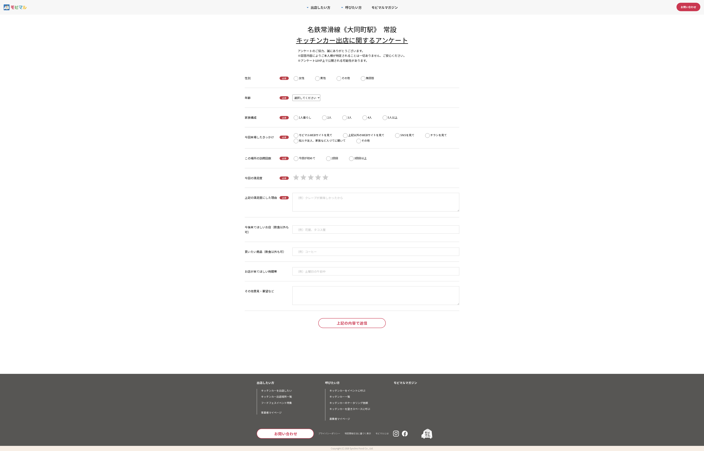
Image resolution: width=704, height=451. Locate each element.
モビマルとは (382, 433)
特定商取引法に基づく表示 (358, 433)
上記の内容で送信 (352, 323)
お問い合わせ (688, 7)
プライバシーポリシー (329, 433)
